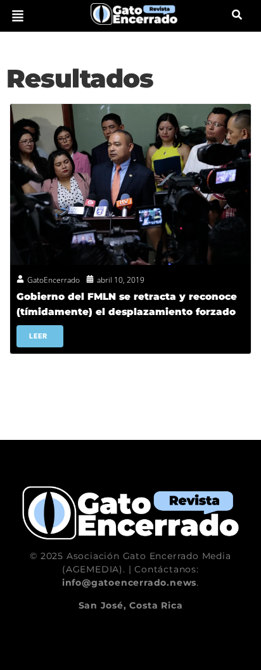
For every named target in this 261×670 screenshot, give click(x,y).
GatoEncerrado (53, 279)
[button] (17, 16)
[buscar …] (237, 16)
